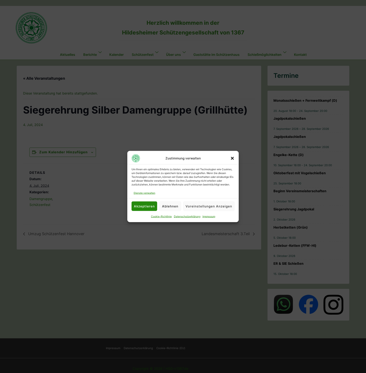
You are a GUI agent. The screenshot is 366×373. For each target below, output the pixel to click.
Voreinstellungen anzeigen (209, 206)
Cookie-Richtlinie (161, 216)
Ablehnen (170, 206)
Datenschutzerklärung (187, 216)
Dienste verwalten (144, 193)
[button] (232, 158)
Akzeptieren (144, 206)
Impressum (208, 216)
